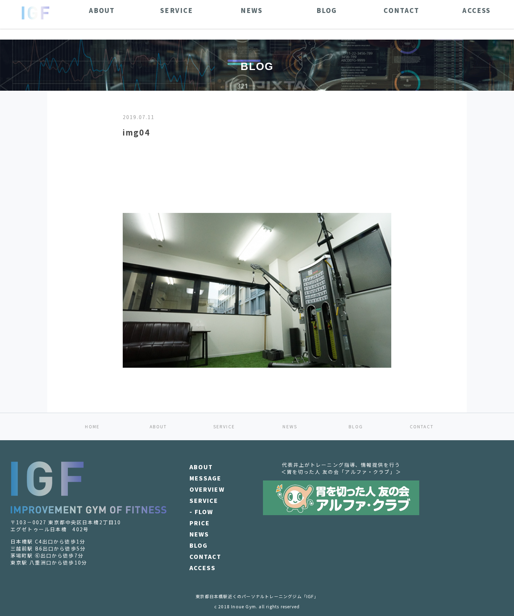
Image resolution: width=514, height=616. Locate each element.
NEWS (290, 426)
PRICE (200, 523)
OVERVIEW (207, 489)
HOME (92, 426)
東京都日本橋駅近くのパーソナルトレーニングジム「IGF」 (257, 596)
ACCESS (203, 567)
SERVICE (224, 426)
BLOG (356, 426)
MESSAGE (206, 478)
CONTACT (422, 426)
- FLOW (202, 511)
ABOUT (158, 426)
